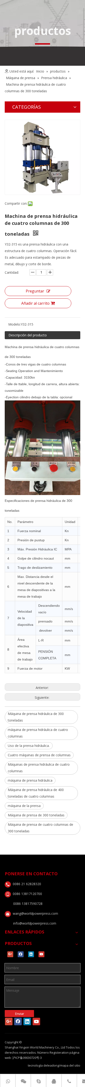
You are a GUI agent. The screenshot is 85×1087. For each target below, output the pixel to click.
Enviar (19, 1013)
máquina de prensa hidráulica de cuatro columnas (38, 732)
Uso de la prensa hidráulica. (29, 745)
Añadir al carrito (35, 303)
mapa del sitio (70, 1065)
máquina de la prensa (24, 805)
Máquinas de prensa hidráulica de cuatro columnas (39, 767)
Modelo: (14, 324)
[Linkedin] (31, 954)
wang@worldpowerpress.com (35, 913)
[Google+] (10, 954)
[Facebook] (21, 954)
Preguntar (35, 291)
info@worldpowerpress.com (34, 923)
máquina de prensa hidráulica (30, 780)
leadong (53, 1065)
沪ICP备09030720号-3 (27, 1058)
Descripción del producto (27, 335)
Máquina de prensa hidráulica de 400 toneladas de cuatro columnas (36, 793)
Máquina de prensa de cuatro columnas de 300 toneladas (40, 827)
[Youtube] (41, 954)
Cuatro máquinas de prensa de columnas (39, 755)
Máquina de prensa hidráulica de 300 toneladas (36, 716)
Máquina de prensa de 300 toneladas (36, 815)
